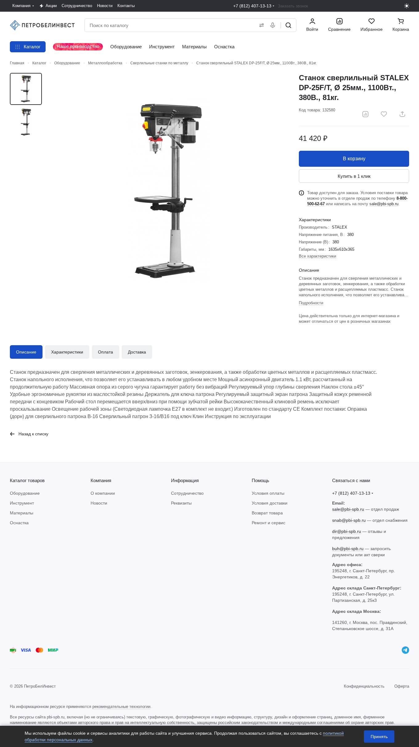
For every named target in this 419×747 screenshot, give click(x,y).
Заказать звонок (293, 6)
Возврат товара (267, 512)
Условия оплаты (268, 493)
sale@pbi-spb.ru (383, 204)
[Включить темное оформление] (406, 5)
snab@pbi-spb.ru (349, 520)
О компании (103, 493)
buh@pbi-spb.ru (348, 548)
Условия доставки (269, 503)
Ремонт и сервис (268, 522)
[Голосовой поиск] (274, 25)
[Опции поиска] (260, 25)
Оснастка (19, 522)
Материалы (21, 512)
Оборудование (25, 493)
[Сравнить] (365, 114)
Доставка (137, 352)
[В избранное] (384, 114)
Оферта (401, 686)
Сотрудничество (187, 493)
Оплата (105, 352)
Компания (101, 480)
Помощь (260, 480)
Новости (99, 503)
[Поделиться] (402, 114)
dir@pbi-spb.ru (346, 531)
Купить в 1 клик (354, 176)
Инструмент (22, 503)
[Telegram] (405, 650)
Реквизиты (181, 503)
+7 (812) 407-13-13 (252, 5)
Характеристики (67, 352)
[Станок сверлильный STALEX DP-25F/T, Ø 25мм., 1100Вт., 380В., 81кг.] (168, 191)
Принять (379, 736)
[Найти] (288, 25)
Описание (26, 352)
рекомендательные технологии (121, 706)
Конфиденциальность (364, 686)
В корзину (354, 158)
